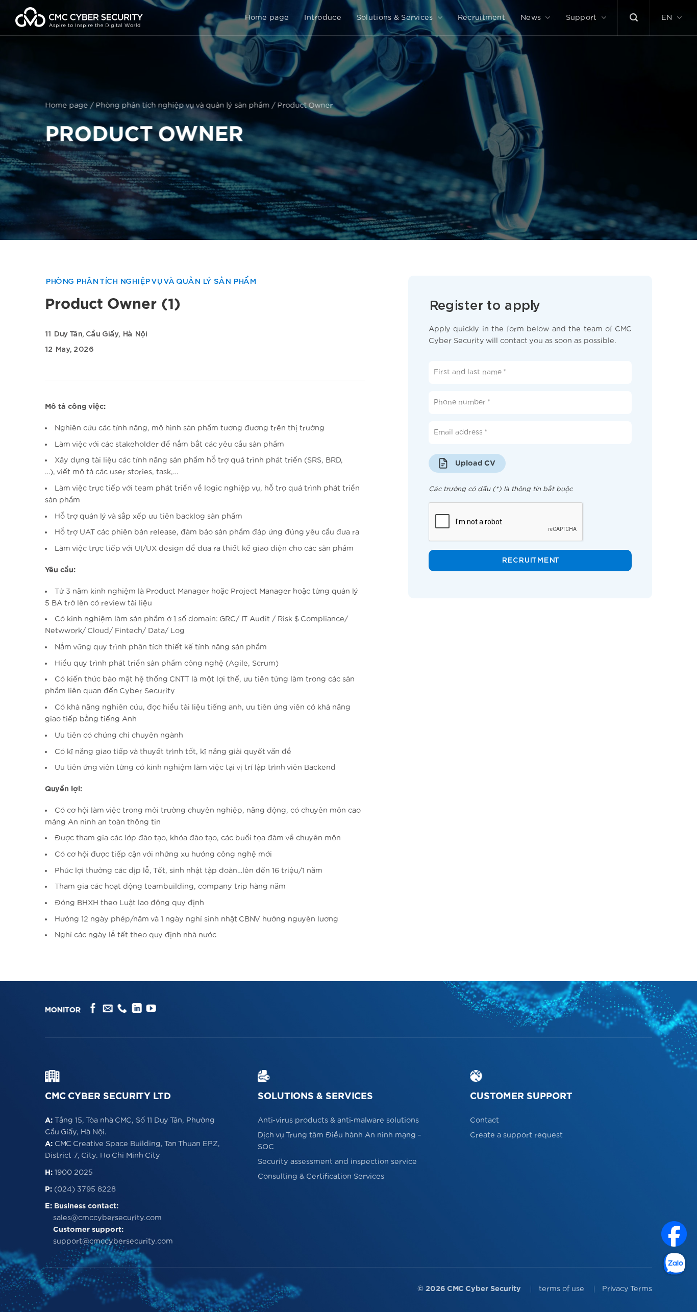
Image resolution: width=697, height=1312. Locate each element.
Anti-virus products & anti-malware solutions (338, 1120)
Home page (267, 17)
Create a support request (516, 1135)
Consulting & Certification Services (321, 1176)
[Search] (634, 18)
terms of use (561, 1289)
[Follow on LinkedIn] (136, 1009)
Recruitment (481, 17)
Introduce (322, 17)
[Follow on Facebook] (93, 1009)
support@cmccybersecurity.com (113, 1241)
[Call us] (122, 1009)
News (530, 17)
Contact (484, 1120)
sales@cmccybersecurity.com (107, 1218)
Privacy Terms (627, 1289)
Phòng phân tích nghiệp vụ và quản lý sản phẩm (182, 105)
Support (581, 17)
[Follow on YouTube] (151, 1009)
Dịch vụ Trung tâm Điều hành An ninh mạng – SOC (339, 1141)
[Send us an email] (107, 1009)
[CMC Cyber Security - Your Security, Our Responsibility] (79, 17)
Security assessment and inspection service (337, 1161)
